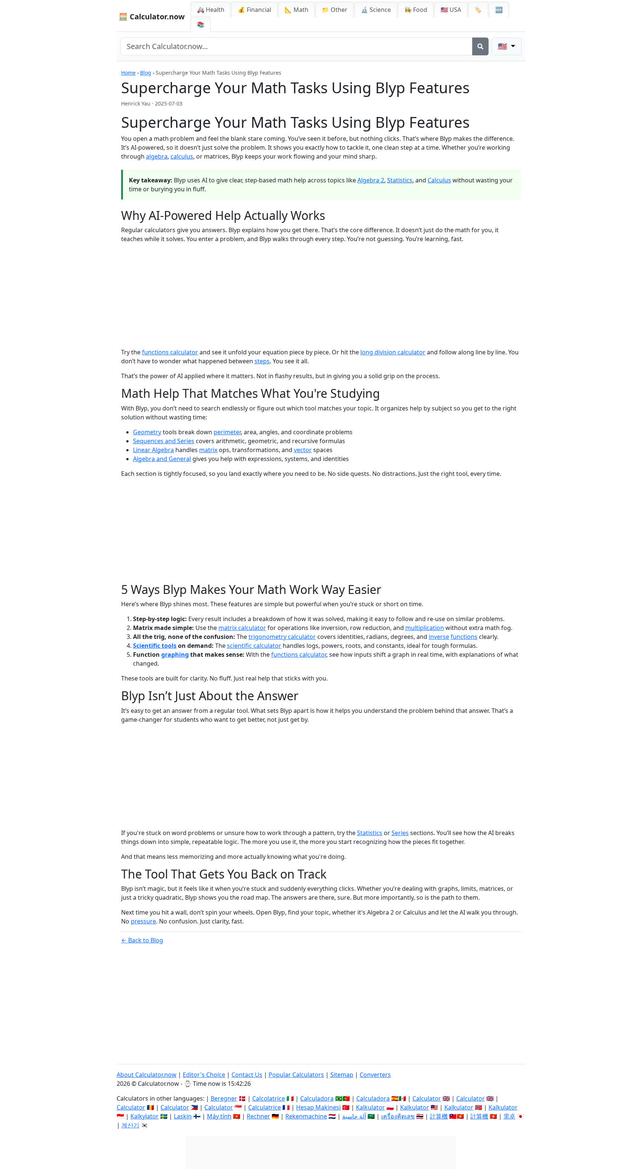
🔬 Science (376, 10)
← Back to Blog (142, 940)
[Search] (480, 46)
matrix (208, 450)
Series (400, 833)
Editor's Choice (204, 1075)
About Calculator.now (146, 1075)
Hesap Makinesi (318, 1107)
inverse (439, 637)
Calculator (426, 1098)
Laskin (183, 1116)
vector (303, 450)
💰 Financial (254, 10)
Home (128, 72)
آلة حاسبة (354, 1116)
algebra (157, 156)
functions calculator (170, 352)
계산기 (130, 1125)
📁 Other (334, 10)
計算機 (439, 1116)
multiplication (424, 628)
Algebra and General (162, 459)
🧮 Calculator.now (152, 17)
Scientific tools (154, 646)
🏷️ (478, 10)
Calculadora (317, 1098)
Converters (375, 1075)
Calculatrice (264, 1107)
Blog (145, 72)
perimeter (227, 432)
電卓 (509, 1116)
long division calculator (392, 352)
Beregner (224, 1098)
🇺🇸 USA (451, 10)
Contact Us (246, 1075)
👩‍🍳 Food (415, 10)
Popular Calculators (296, 1075)
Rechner (258, 1116)
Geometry (147, 432)
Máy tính (219, 1116)
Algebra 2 (370, 180)
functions (464, 637)
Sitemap (341, 1075)
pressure (143, 921)
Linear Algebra (153, 450)
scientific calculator (254, 646)
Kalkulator (370, 1107)
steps (262, 361)
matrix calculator (242, 628)
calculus (182, 156)
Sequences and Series (163, 441)
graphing (175, 654)
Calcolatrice (268, 1098)
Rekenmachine (306, 1116)
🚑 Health (210, 10)
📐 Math (296, 10)
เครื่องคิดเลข (398, 1116)
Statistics (399, 180)
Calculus (439, 180)
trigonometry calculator (282, 637)
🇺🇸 (503, 46)
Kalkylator (144, 1116)
